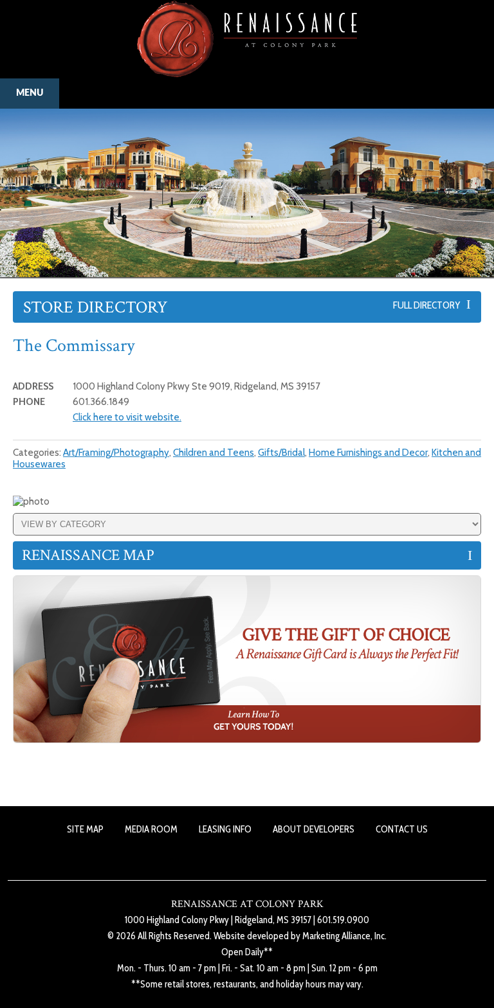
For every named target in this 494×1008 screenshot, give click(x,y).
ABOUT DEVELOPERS (313, 829)
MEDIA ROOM (151, 829)
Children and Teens (213, 452)
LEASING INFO (225, 829)
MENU (29, 93)
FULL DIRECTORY (429, 304)
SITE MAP (85, 829)
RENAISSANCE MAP (88, 555)
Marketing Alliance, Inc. (344, 936)
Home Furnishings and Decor (368, 452)
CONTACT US (402, 829)
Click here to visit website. (127, 417)
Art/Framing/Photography (116, 452)
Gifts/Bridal (281, 452)
